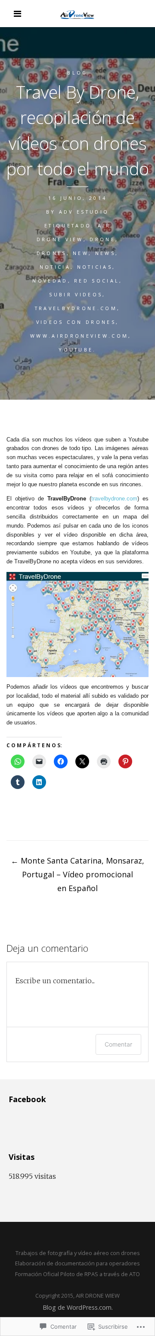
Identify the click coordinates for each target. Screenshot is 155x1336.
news (105, 253)
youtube (76, 349)
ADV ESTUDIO (84, 211)
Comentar (118, 1044)
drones (52, 253)
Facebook (27, 1099)
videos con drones (76, 322)
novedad (50, 280)
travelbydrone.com (76, 308)
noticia (55, 267)
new (81, 253)
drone (102, 239)
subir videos (75, 294)
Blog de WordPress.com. (78, 1307)
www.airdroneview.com (79, 335)
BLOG (77, 72)
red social (96, 280)
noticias (95, 267)
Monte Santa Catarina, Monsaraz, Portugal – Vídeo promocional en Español (77, 874)
